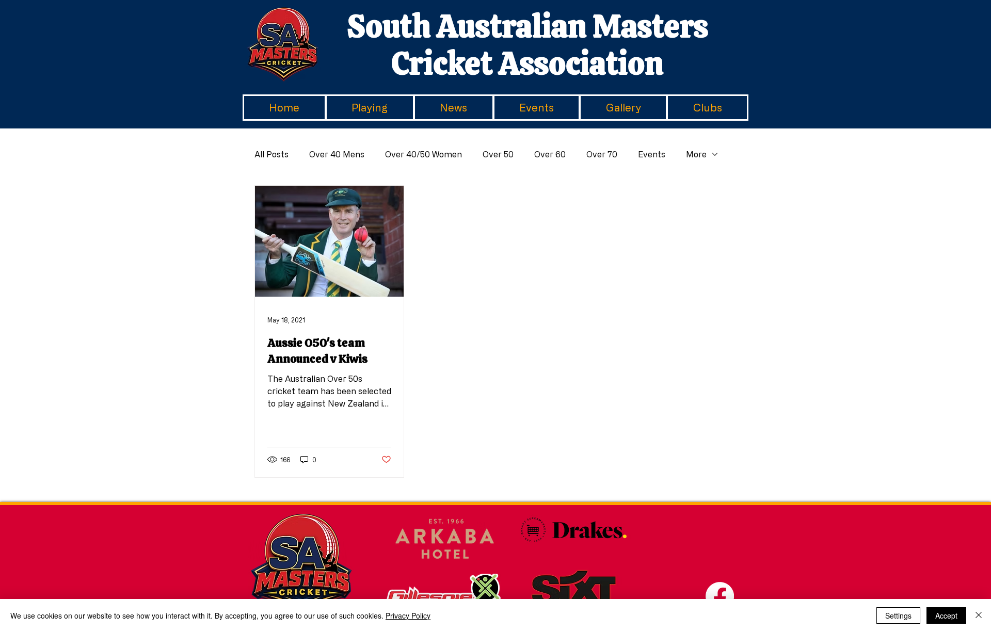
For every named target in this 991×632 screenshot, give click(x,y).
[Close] (978, 615)
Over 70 (601, 154)
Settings (898, 615)
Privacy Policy (408, 615)
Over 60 (550, 154)
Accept (946, 615)
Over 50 (498, 154)
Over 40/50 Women (423, 154)
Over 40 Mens (336, 154)
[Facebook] (720, 596)
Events (651, 154)
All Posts (271, 154)
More (696, 154)
